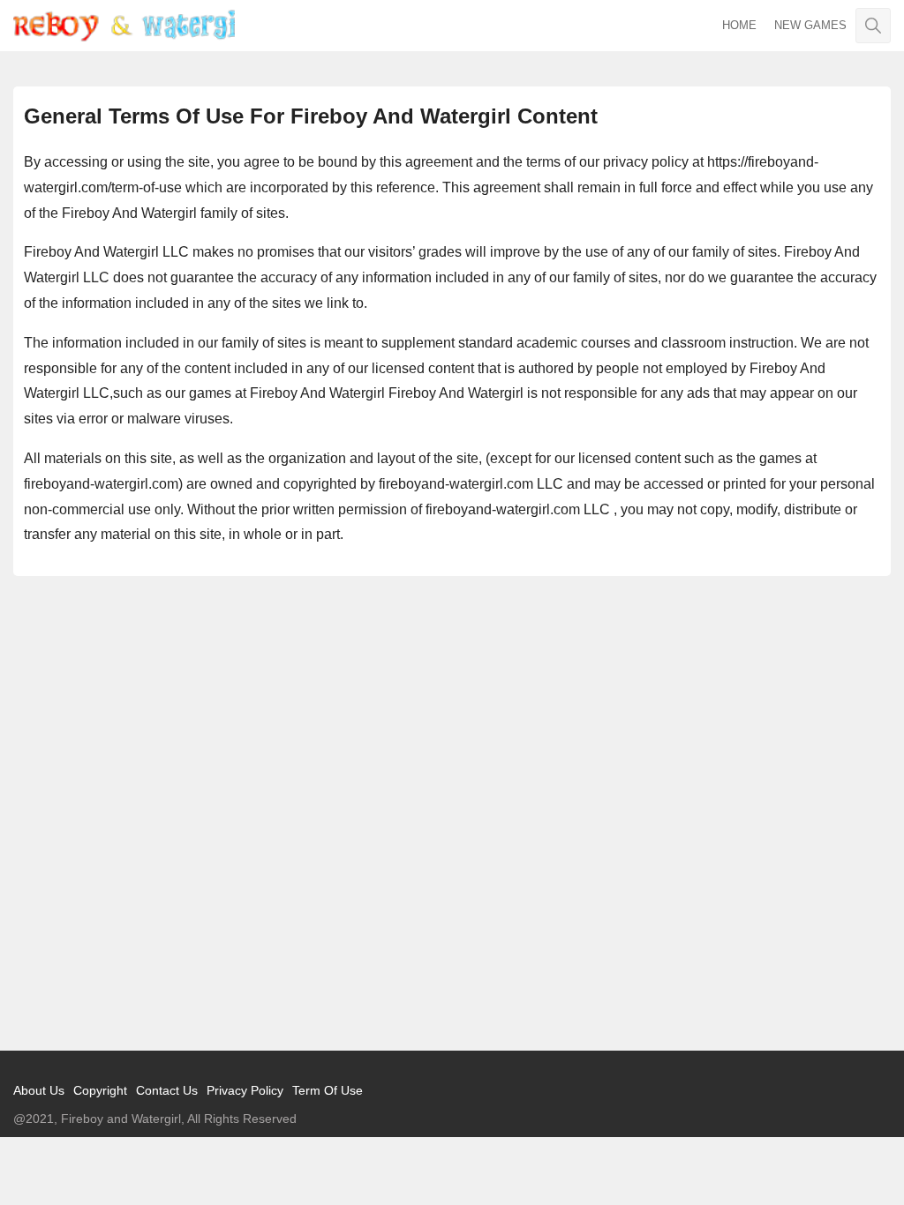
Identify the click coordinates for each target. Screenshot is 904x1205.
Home (739, 25)
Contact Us (167, 1090)
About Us (38, 1090)
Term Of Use (327, 1090)
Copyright (100, 1090)
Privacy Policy (245, 1090)
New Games (810, 25)
